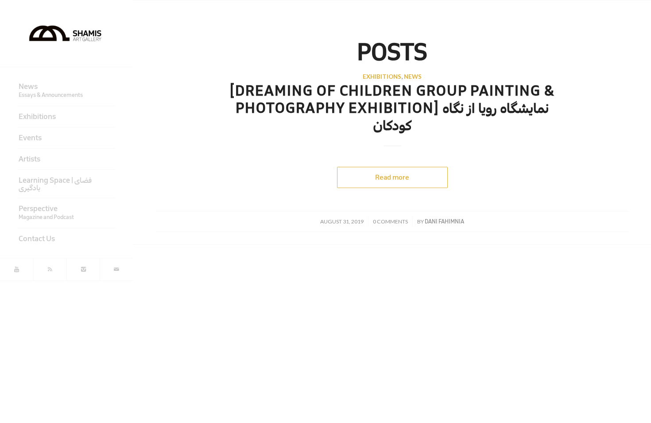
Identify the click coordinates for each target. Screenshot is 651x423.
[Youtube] (16, 269)
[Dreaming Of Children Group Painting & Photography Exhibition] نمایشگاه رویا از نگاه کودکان (392, 108)
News (413, 76)
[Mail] (116, 269)
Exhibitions (382, 76)
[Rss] (49, 269)
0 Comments (390, 221)
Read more (392, 177)
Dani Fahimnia (444, 221)
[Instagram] (83, 269)
